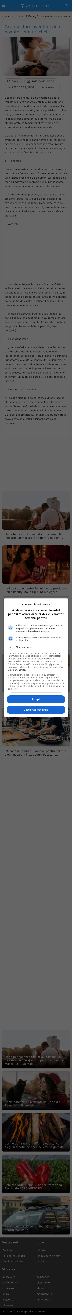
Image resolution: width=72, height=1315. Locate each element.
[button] (36, 647)
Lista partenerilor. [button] (17, 669)
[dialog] (36, 657)
